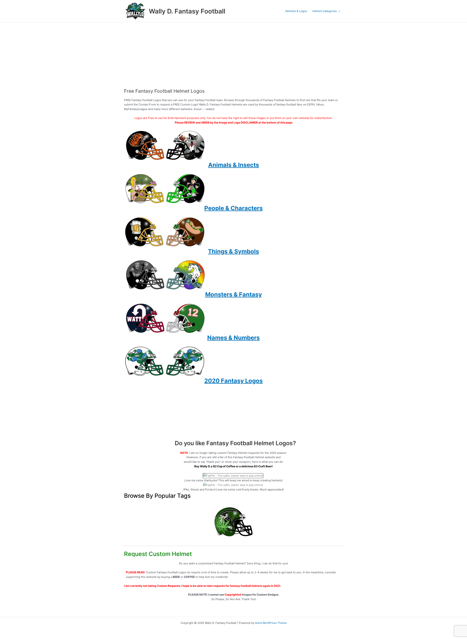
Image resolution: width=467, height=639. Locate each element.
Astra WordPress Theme (271, 623)
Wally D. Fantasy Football (187, 11)
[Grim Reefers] (233, 521)
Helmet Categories (324, 11)
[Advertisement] (233, 49)
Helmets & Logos (296, 11)
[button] (338, 11)
